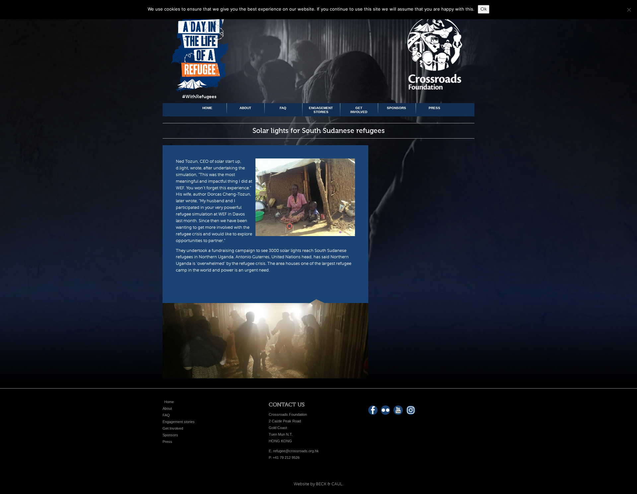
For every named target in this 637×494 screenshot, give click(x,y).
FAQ (283, 108)
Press (434, 108)
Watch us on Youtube (398, 410)
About (245, 108)
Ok (483, 9)
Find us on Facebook (373, 410)
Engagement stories (321, 110)
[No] (628, 9)
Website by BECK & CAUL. (318, 484)
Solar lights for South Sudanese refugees (318, 131)
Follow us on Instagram (410, 410)
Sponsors (396, 108)
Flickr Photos (385, 410)
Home (207, 108)
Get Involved (358, 110)
